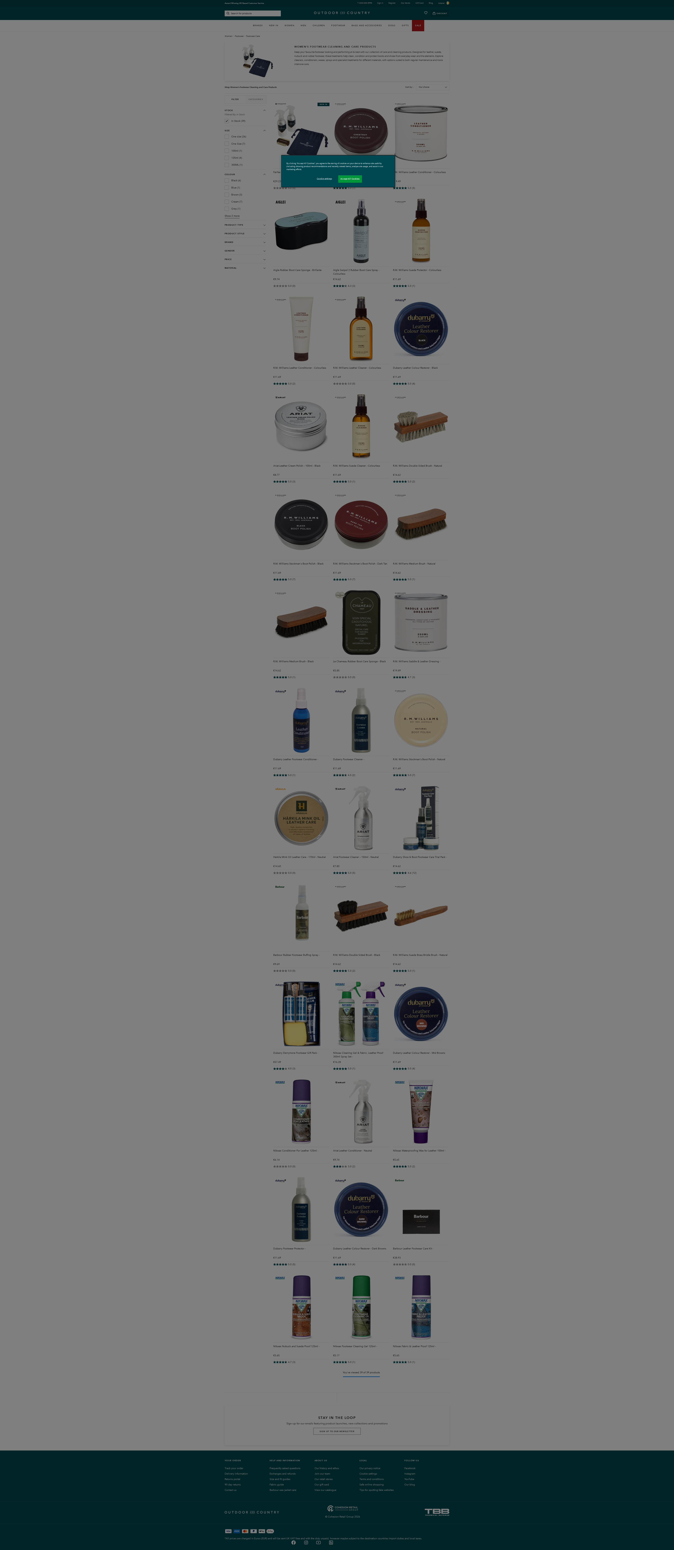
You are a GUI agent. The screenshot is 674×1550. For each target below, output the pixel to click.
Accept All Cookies (350, 179)
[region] (338, 171)
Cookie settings (324, 178)
